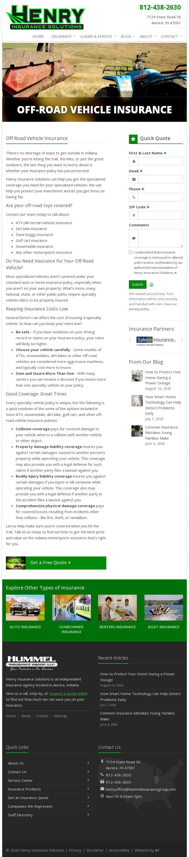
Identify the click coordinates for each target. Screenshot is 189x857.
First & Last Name (148, 152)
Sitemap (60, 716)
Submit (137, 284)
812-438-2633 (118, 782)
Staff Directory (20, 814)
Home (38, 36)
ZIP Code (139, 206)
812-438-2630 (118, 774)
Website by (147, 850)
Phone (136, 188)
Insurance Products (24, 788)
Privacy (75, 850)
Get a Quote (48, 562)
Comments (139, 224)
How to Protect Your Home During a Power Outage (163, 380)
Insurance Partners (151, 328)
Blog (126, 36)
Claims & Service (97, 36)
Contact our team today (26, 214)
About (147, 36)
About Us (16, 763)
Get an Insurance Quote (28, 797)
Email (136, 170)
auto (26, 282)
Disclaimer (95, 850)
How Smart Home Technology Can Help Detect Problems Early (163, 407)
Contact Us (17, 771)
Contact (170, 36)
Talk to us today (27, 531)
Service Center (20, 780)
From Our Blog (146, 361)
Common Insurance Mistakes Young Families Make (161, 435)
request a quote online (68, 693)
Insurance (62, 36)
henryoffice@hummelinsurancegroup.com (141, 789)
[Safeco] (156, 341)
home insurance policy (54, 282)
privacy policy (139, 309)
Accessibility (119, 850)
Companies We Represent (30, 806)
